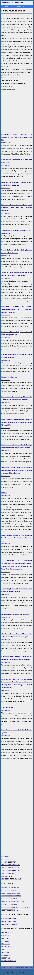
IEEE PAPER (19, 2)
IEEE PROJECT (19, 6)
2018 (19, 879)
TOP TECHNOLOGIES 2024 (10, 873)
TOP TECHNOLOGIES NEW (10, 865)
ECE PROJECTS (6, 932)
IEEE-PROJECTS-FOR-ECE (10, 893)
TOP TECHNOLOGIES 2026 (10, 867)
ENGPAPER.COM (27, 967)
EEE (11, 6)
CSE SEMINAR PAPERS (9, 918)
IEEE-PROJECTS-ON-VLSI (10, 910)
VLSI (2, 949)
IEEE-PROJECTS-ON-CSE (10, 887)
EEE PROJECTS (6, 938)
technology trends (6, 876)
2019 (15, 879)
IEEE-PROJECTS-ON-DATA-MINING (13, 901)
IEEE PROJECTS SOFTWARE (11, 896)
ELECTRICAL (5, 958)
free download (16, 185)
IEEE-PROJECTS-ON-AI (9, 904)
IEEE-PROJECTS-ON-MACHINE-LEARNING (15, 907)
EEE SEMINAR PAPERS (9, 924)
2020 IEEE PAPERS (7, 879)
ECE (7, 6)
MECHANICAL (6, 955)
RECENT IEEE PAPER (8, 862)
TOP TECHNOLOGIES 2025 (10, 870)
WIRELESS (5, 952)
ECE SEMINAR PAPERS (9, 921)
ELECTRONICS (6, 947)
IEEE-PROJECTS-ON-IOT (9, 899)
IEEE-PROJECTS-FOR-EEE (10, 890)
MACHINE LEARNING (8, 961)
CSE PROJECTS (6, 935)
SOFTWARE (5, 941)
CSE (2, 6)
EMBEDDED (5, 944)
